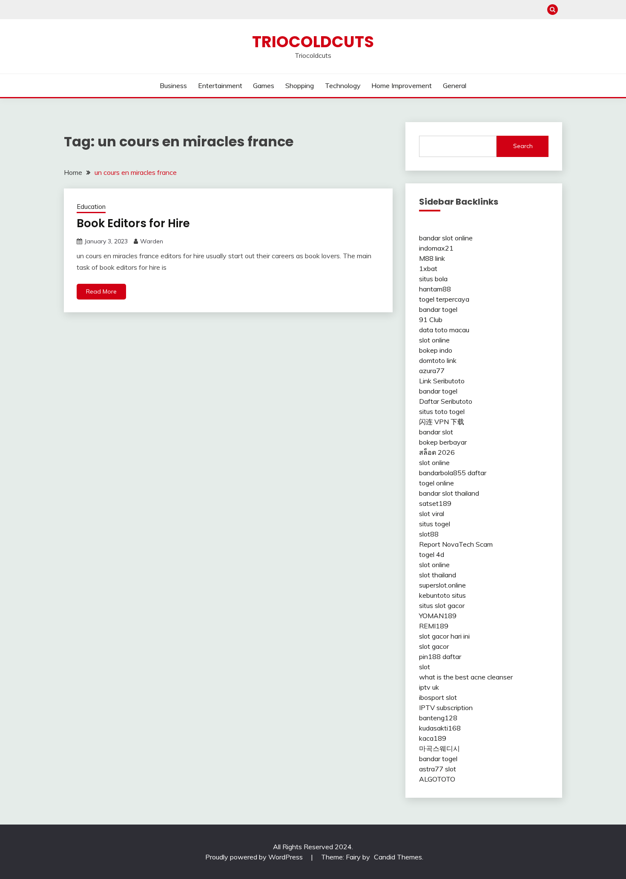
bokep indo (435, 350)
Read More (101, 291)
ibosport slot (438, 697)
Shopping (299, 85)
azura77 (432, 370)
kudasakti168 (440, 728)
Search (523, 146)
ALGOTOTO (437, 779)
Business (173, 85)
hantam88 (435, 289)
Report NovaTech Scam (456, 544)
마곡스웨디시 (439, 748)
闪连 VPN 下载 (441, 421)
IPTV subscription (446, 707)
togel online (436, 483)
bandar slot (436, 432)
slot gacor (434, 646)
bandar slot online (446, 238)
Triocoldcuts (313, 42)
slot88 (429, 534)
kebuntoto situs (442, 595)
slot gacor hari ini (444, 636)
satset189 (435, 503)
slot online (434, 340)
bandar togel (438, 309)
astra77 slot (437, 769)
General (454, 85)
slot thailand (437, 575)
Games (263, 85)
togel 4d (431, 554)
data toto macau (444, 329)
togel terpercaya (444, 299)
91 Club (430, 319)
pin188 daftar (440, 656)
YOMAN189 (438, 615)
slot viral (431, 513)
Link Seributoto (442, 381)
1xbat (428, 268)
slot (424, 666)
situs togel (434, 523)
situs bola (433, 278)
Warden (151, 241)
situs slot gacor (442, 605)
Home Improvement (401, 85)
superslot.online (442, 585)
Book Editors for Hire (133, 223)
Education (91, 207)
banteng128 (438, 717)
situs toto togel (442, 411)
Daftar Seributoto (445, 401)
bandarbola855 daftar (452, 472)
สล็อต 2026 (437, 452)
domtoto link (438, 360)
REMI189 (433, 626)
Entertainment (220, 85)
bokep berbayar (443, 442)
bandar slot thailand (449, 493)
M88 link (432, 258)
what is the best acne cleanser (466, 677)
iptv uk (429, 687)
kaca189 (432, 738)
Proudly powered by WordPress (254, 857)
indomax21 (436, 248)
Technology (343, 85)
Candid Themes (398, 857)
